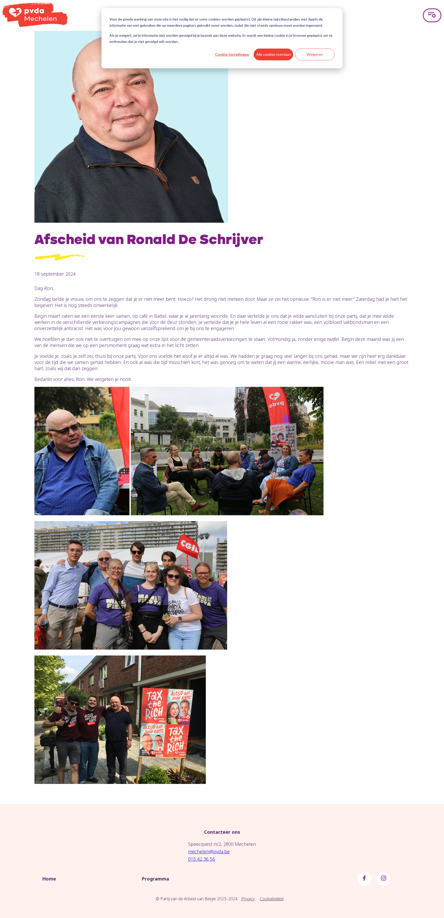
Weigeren (315, 54)
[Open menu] (432, 15)
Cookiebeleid (271, 899)
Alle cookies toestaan (273, 54)
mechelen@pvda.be (209, 851)
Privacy (248, 899)
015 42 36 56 (201, 859)
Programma (155, 879)
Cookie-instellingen (232, 54)
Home (49, 879)
